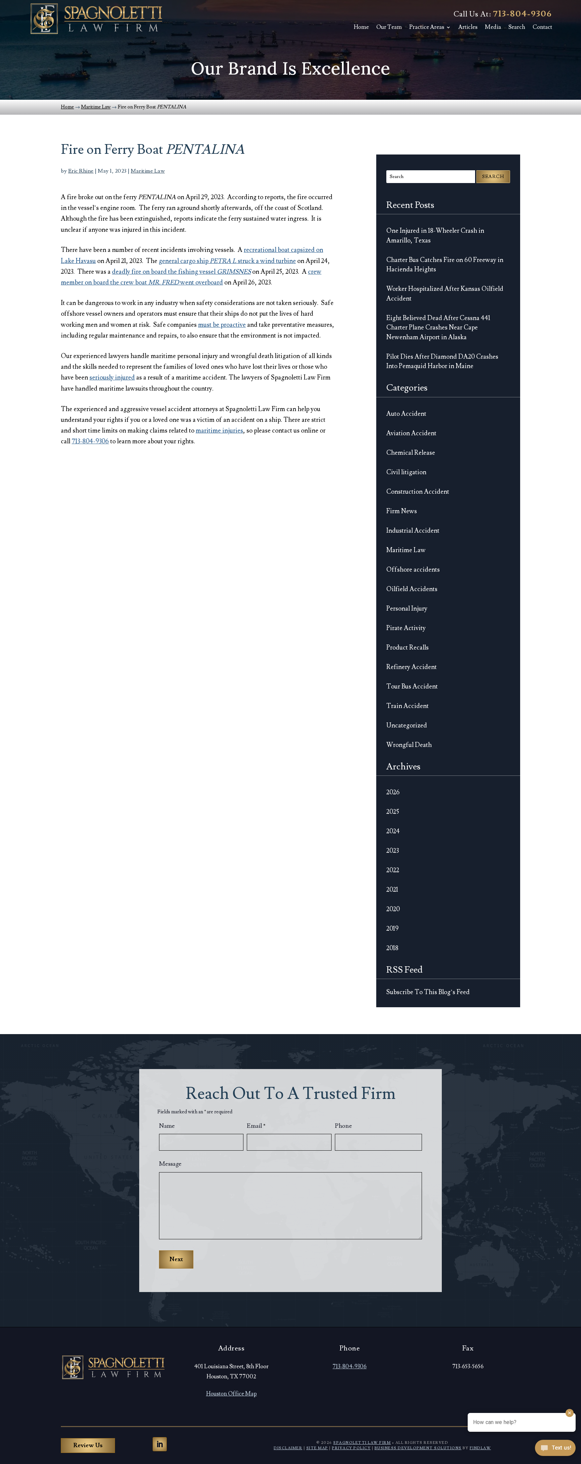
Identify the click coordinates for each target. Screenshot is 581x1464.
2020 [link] (393, 909)
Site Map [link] (317, 1448)
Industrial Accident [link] (412, 531)
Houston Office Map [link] (231, 1394)
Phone (343, 1126)
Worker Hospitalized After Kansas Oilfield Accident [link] (444, 294)
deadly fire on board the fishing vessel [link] (181, 272)
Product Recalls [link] (407, 648)
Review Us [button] (88, 1445)
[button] (160, 1444)
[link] (96, 19)
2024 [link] (393, 831)
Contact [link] (542, 27)
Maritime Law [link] (148, 171)
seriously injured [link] (112, 377)
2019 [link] (392, 929)
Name (167, 1126)
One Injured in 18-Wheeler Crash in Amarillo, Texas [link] (435, 236)
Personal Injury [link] (406, 609)
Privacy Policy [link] (351, 1448)
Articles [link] (467, 27)
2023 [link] (392, 851)
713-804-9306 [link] (522, 13)
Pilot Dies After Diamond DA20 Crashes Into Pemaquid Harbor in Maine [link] (442, 361)
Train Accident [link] (407, 706)
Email (256, 1126)
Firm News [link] (401, 511)
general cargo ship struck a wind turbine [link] (227, 261)
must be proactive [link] (222, 325)
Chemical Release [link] (410, 453)
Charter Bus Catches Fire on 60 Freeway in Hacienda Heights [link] (444, 265)
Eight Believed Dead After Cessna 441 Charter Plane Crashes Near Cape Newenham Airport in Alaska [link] (438, 327)
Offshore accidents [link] (413, 570)
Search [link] (516, 27)
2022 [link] (392, 870)
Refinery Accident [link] (411, 667)
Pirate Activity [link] (406, 628)
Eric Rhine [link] (81, 171)
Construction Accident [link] (417, 492)
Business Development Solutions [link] (418, 1448)
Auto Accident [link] (406, 414)
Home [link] (361, 27)
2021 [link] (392, 890)
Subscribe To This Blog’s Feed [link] (428, 992)
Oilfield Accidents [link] (411, 589)
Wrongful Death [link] (409, 745)
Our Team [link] (389, 27)
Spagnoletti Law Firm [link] (362, 1442)
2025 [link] (392, 812)
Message (170, 1164)
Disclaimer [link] (288, 1448)
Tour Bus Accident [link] (412, 686)
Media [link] (493, 27)
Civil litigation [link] (406, 472)
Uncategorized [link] (406, 725)
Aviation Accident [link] (411, 433)
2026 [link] (393, 792)
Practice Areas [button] (426, 27)
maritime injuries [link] (219, 431)
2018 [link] (392, 948)
